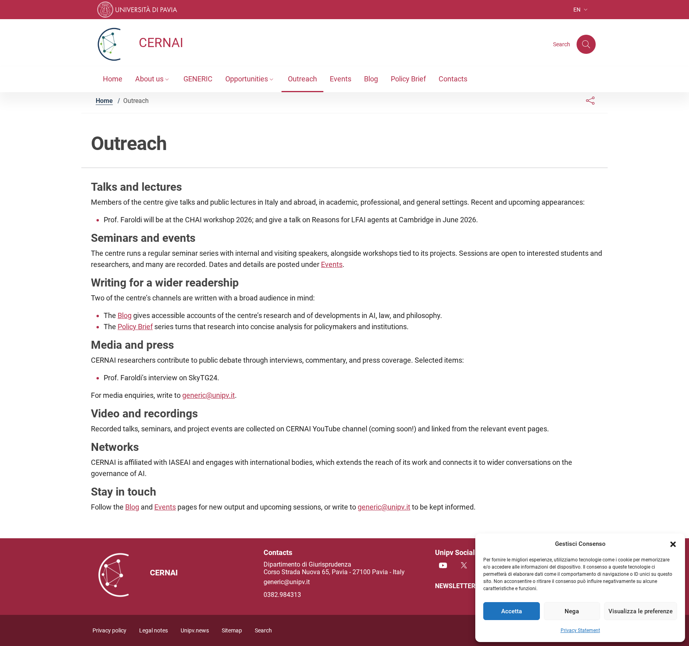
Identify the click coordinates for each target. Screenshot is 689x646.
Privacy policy (109, 630)
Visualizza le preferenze (640, 611)
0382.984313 (282, 595)
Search (263, 630)
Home (104, 101)
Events (332, 264)
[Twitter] (464, 566)
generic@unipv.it (208, 395)
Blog (125, 315)
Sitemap (232, 630)
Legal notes (153, 630)
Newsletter (456, 586)
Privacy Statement (580, 630)
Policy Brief (135, 326)
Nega (572, 611)
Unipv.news (195, 630)
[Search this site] (586, 44)
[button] (673, 544)
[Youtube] (443, 566)
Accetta (511, 611)
